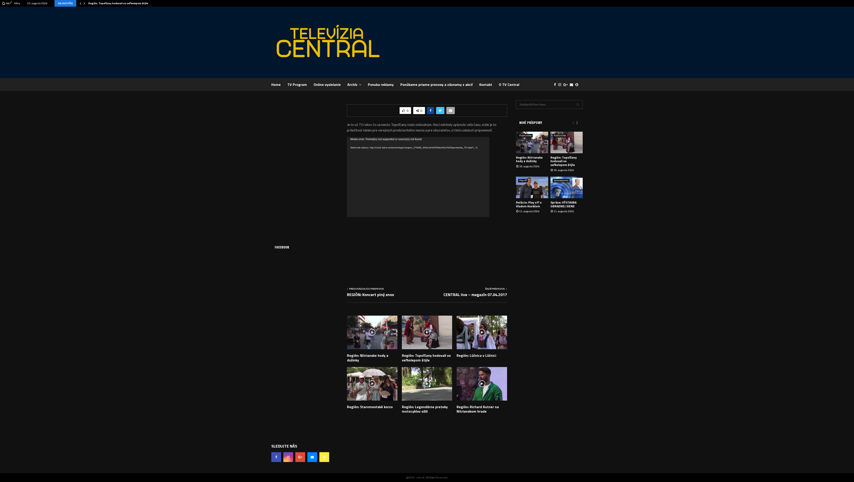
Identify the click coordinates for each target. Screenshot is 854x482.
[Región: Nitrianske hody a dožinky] (532, 142)
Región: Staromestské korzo (370, 406)
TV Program (297, 84)
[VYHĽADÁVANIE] (578, 104)
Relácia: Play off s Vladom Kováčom (529, 204)
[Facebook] (556, 84)
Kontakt (485, 84)
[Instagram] (560, 84)
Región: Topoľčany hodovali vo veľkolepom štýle (118, 3)
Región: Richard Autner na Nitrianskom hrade (478, 409)
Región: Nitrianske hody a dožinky (367, 358)
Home (276, 84)
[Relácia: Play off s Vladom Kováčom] (532, 187)
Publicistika (525, 135)
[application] (418, 177)
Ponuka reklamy (381, 84)
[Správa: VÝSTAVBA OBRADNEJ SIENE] (566, 187)
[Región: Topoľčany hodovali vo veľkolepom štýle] (566, 142)
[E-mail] (572, 84)
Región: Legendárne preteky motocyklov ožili (425, 409)
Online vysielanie (327, 84)
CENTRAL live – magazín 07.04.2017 (475, 295)
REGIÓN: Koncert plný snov (370, 295)
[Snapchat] (577, 84)
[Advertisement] (502, 42)
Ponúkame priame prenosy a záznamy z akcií (436, 84)
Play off (523, 180)
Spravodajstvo (561, 180)
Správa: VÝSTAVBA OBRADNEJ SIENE (563, 204)
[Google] (566, 84)
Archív (352, 84)
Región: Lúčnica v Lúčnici (476, 355)
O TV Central (509, 84)
